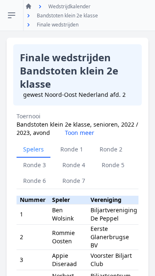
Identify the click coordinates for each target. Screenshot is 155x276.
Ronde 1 (71, 149)
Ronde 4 (73, 165)
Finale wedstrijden (58, 24)
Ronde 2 (111, 149)
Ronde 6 (34, 181)
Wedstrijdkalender (69, 6)
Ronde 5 (113, 165)
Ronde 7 (73, 181)
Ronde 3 (34, 165)
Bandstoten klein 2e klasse (67, 15)
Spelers (33, 149)
